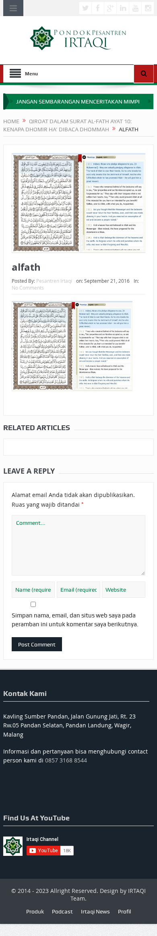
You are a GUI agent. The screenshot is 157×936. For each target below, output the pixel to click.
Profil (124, 911)
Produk (35, 911)
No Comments (28, 287)
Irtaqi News (95, 911)
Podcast (62, 911)
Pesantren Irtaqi (54, 280)
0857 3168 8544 (66, 760)
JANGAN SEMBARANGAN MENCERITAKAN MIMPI (78, 101)
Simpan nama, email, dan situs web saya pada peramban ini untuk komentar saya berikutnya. (75, 620)
